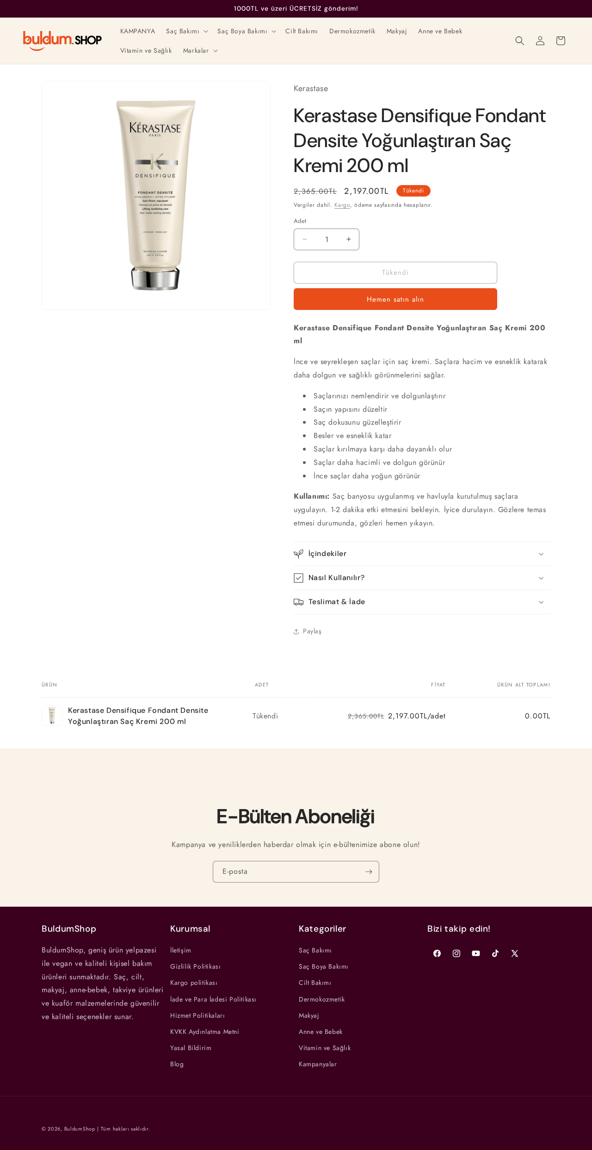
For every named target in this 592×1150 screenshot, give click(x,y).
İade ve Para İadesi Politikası (213, 999)
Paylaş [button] (312, 631)
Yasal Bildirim (190, 1047)
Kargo (342, 205)
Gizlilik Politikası (195, 966)
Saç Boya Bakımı (324, 966)
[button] (186, 31)
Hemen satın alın (395, 299)
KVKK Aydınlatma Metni (205, 1031)
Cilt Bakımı (315, 982)
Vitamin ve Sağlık (325, 1047)
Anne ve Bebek (321, 1031)
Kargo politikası (194, 982)
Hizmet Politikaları (197, 1015)
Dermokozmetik (322, 999)
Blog (177, 1064)
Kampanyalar (318, 1064)
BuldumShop (79, 1128)
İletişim (180, 950)
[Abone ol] (368, 872)
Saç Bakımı (315, 950)
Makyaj (309, 1015)
